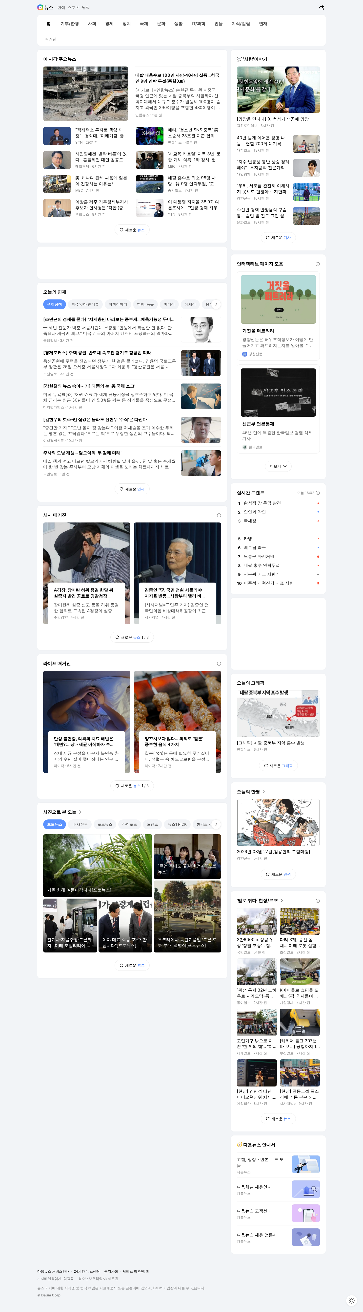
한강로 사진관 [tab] (208, 824)
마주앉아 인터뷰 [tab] (85, 304)
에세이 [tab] (190, 304)
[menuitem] (48, 23)
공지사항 (111, 1271)
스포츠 (74, 7)
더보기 (275, 466)
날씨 (86, 7)
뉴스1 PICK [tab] (177, 824)
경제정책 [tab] (54, 304)
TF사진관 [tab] (80, 824)
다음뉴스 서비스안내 (53, 1271)
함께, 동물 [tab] (145, 304)
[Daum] (40, 7)
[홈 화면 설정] (351, 1300)
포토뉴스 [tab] (54, 824)
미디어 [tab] (169, 304)
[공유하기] (321, 7)
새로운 (135, 229)
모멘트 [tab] (152, 824)
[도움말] (219, 515)
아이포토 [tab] (129, 824)
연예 (61, 7)
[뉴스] (48, 7)
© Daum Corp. (49, 1295)
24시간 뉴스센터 (87, 1271)
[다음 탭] (216, 304)
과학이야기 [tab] (118, 304)
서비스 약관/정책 (135, 1271)
